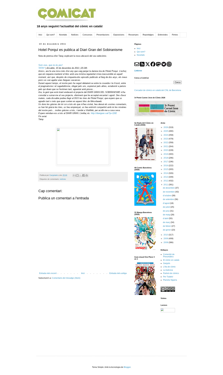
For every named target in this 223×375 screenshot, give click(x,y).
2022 (166, 142)
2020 (166, 150)
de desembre (169, 188)
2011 (166, 185)
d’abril (166, 218)
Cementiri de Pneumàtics (169, 255)
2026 (166, 127)
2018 (166, 158)
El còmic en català (171, 260)
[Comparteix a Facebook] (83, 175)
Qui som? (141, 52)
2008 (166, 242)
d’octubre (167, 195)
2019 (166, 154)
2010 (166, 235)
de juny (166, 211)
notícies (63, 179)
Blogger (127, 367)
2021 (166, 146)
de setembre (169, 199)
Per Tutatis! (168, 277)
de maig (167, 215)
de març (167, 222)
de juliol (166, 207)
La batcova (168, 270)
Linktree (138, 71)
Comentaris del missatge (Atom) (66, 278)
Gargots (166, 263)
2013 (166, 177)
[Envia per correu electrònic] (74, 175)
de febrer (167, 226)
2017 (166, 161)
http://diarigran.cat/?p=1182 (104, 113)
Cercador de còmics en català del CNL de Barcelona (157, 90)
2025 (166, 131)
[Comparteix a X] (80, 175)
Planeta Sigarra (170, 280)
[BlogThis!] (77, 175)
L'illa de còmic (169, 267)
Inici (83, 273)
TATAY (41, 68)
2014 (166, 173)
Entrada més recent (47, 273)
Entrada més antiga (118, 273)
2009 (166, 238)
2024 (166, 135)
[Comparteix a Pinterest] (86, 175)
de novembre (169, 192)
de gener (167, 230)
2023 (166, 139)
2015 (166, 169)
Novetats (141, 55)
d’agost (166, 203)
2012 (166, 181)
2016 (166, 165)
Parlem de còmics (171, 273)
